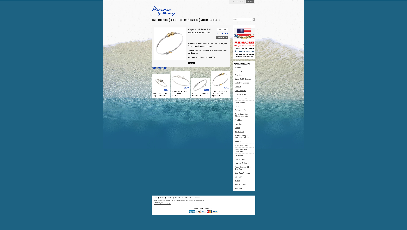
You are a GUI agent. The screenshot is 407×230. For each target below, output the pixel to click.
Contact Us (215, 20)
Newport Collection (242, 163)
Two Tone (238, 188)
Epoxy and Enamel (242, 110)
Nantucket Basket (241, 145)
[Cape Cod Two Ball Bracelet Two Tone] (170, 43)
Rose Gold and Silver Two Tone (243, 168)
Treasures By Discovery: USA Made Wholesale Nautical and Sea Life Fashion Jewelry (180, 200)
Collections (163, 20)
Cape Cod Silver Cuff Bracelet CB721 (200, 95)
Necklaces (239, 155)
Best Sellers (176, 20)
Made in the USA (179, 197)
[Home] (163, 15)
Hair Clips (239, 124)
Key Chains (239, 132)
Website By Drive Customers (192, 197)
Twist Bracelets (240, 185)
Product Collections (242, 63)
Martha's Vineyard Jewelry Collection (242, 137)
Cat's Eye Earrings (242, 83)
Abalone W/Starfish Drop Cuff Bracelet (160, 95)
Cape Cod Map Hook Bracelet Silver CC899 (180, 94)
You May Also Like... (160, 68)
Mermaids (238, 141)
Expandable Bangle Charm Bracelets (242, 115)
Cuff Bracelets (240, 91)
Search (155, 197)
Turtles (237, 181)
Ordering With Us (191, 20)
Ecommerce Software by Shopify (162, 204)
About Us (204, 20)
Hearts (237, 128)
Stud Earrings (240, 177)
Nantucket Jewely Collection (241, 150)
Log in (232, 2)
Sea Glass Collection (243, 173)
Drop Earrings (240, 102)
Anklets (238, 67)
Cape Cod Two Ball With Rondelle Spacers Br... (219, 94)
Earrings (238, 106)
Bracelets (238, 75)
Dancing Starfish (241, 94)
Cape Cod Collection (243, 79)
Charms (238, 87)
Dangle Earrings (241, 98)
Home (154, 20)
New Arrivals (240, 159)
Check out (250, 2)
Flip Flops (239, 120)
